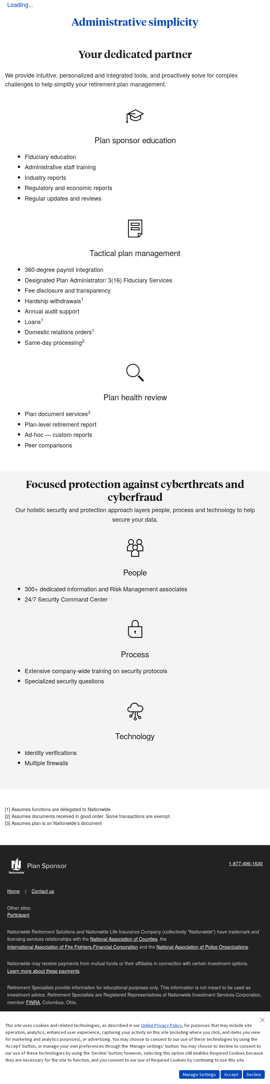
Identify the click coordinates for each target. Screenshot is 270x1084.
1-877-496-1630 (246, 863)
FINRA (33, 1002)
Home (13, 891)
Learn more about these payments (43, 971)
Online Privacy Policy (161, 1025)
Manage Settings (199, 1074)
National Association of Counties (123, 939)
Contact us (43, 891)
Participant (18, 914)
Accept (231, 1074)
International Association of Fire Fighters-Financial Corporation (72, 946)
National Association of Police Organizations (202, 946)
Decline (254, 1074)
